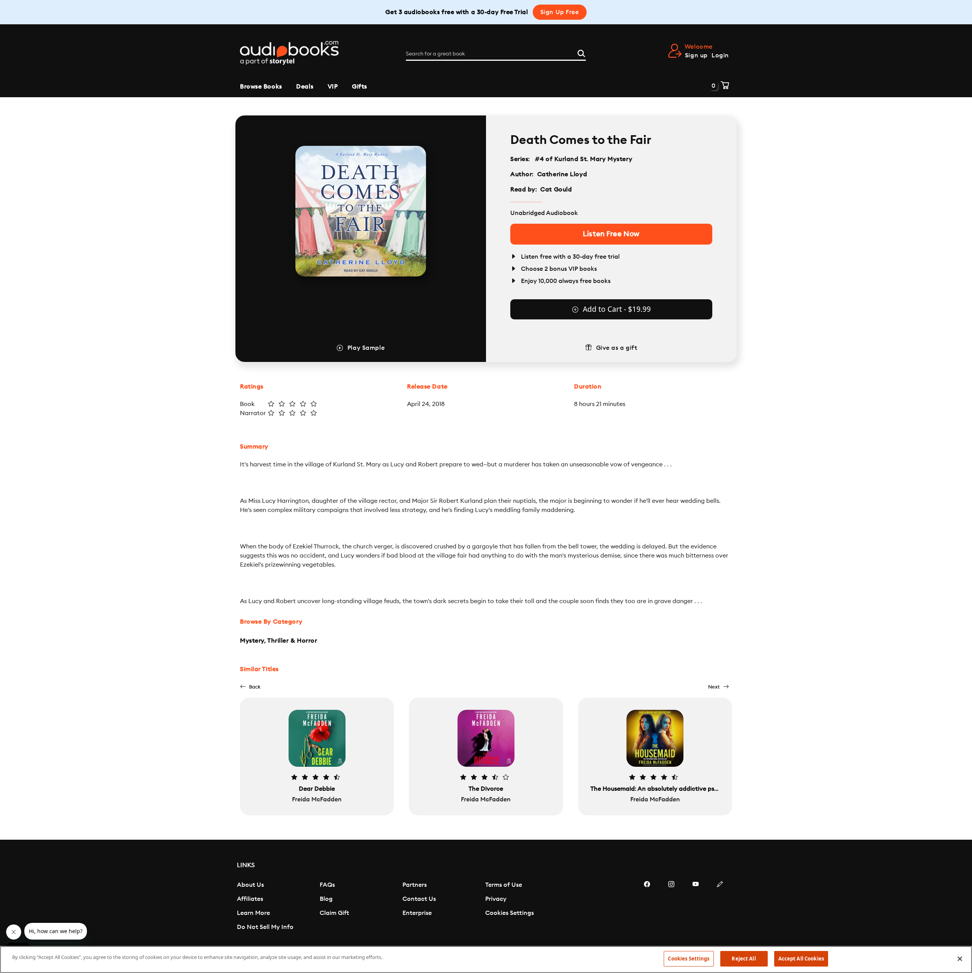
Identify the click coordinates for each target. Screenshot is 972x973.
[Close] (959, 958)
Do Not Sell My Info (265, 927)
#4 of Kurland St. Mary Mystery (583, 159)
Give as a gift (616, 348)
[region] (486, 959)
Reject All (744, 958)
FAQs (327, 885)
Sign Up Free (559, 12)
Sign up (696, 55)
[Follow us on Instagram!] (671, 907)
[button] (250, 687)
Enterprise (417, 913)
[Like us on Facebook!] (647, 907)
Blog (326, 899)
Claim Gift (334, 913)
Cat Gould (556, 189)
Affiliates (250, 899)
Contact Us (419, 899)
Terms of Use (503, 885)
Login (720, 55)
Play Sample (366, 348)
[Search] (581, 52)
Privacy (496, 899)
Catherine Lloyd (562, 174)
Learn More (253, 913)
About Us (250, 885)
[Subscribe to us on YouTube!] (695, 907)
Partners (414, 885)
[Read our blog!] (720, 907)
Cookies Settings (509, 913)
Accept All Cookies (801, 958)
